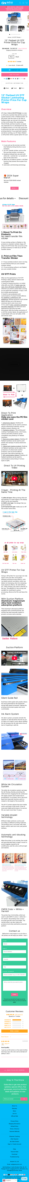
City (4, 963)
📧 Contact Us (14, 70)
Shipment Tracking (14, 1136)
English (8, 1180)
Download (14, 1154)
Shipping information (14, 83)
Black (17, 57)
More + (14, 188)
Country (6, 956)
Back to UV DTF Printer (16, 1070)
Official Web (14, 1116)
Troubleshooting (14, 1157)
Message (6, 979)
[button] (12, 61)
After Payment (14, 1139)
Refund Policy (14, 1126)
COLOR (14, 53)
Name (5, 940)
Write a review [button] (14, 1031)
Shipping (8, 50)
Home (9, 37)
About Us (14, 1106)
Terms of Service (22, 1000)
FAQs (14, 1149)
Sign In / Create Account (14, 1144)
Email (5, 948)
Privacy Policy (11, 1000)
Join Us (14, 1113)
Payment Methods (14, 1131)
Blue (11, 57)
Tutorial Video (14, 1151)
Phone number (8, 971)
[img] (5, 1041)
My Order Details (14, 1141)
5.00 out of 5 (19, 1014)
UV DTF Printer (16, 37)
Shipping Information (14, 1123)
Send (14, 994)
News (14, 1111)
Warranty (14, 1108)
